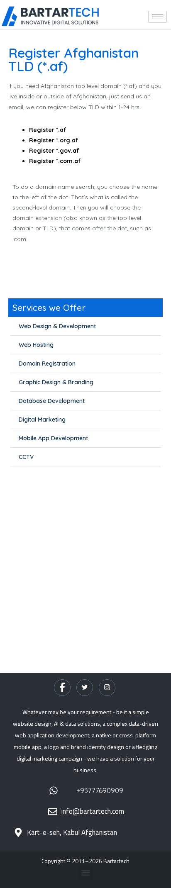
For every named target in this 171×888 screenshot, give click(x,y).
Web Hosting (36, 345)
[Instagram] (107, 687)
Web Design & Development (57, 326)
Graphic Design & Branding (56, 382)
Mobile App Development (53, 438)
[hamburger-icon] (157, 17)
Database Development (52, 401)
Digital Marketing (42, 419)
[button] (86, 873)
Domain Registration (47, 363)
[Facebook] (62, 687)
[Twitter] (84, 687)
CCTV (26, 457)
